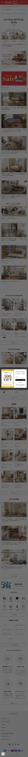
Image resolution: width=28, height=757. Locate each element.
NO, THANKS (20, 382)
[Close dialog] (25, 370)
